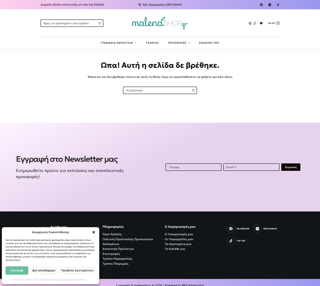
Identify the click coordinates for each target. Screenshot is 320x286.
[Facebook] (261, 4)
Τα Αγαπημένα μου (178, 244)
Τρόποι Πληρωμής (115, 263)
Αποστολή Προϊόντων (118, 249)
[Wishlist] (261, 23)
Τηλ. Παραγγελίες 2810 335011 (162, 4)
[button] (94, 232)
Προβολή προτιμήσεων (77, 270)
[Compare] (254, 23)
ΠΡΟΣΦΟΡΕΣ (177, 43)
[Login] (250, 23)
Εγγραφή (291, 167)
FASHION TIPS (209, 43)
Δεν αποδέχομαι (43, 270)
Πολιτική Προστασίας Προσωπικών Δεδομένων (60, 279)
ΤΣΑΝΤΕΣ (152, 43)
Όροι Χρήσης (112, 234)
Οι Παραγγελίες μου (179, 239)
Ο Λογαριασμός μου (179, 234)
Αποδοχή (17, 270)
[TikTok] (278, 4)
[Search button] (99, 23)
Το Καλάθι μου (175, 249)
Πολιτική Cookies (22, 279)
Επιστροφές (111, 254)
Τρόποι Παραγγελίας (117, 258)
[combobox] (68, 23)
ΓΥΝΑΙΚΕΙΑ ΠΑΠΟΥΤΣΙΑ (117, 43)
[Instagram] (269, 4)
